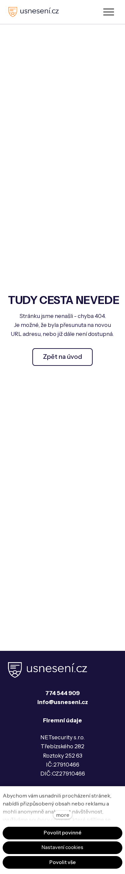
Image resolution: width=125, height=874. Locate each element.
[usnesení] (33, 12)
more (62, 814)
